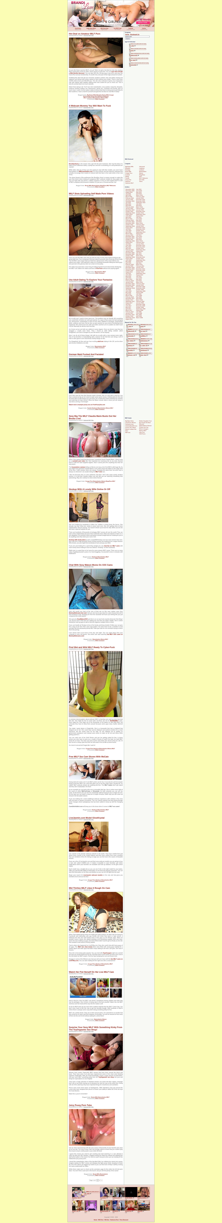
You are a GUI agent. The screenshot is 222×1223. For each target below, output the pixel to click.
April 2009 (139, 298)
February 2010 (140, 283)
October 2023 (129, 211)
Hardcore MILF (129, 183)
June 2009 (139, 295)
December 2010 (140, 269)
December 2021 (130, 236)
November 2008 (140, 306)
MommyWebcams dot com (77, 613)
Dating (127, 176)
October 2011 (140, 258)
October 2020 (129, 255)
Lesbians (89, 97)
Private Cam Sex (143, 427)
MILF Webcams (111, 185)
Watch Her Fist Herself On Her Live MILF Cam (91, 972)
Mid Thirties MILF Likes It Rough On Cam (89, 888)
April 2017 (128, 309)
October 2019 (129, 270)
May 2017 (128, 307)
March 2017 (129, 310)
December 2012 (140, 245)
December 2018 (130, 283)
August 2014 (139, 216)
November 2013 (140, 229)
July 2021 (128, 244)
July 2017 (128, 304)
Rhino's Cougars (143, 429)
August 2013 (139, 233)
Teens (140, 181)
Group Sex (94, 96)
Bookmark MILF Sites (89, 35)
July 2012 (138, 252)
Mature (103, 97)
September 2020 (130, 257)
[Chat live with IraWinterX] (98, 521)
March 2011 (139, 264)
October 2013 (140, 230)
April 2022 (128, 232)
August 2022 (129, 227)
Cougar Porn (89, 481)
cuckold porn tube (78, 461)
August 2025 (129, 192)
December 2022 (130, 221)
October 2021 (129, 239)
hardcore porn (114, 1219)
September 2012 (140, 249)
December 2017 (130, 298)
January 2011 (140, 267)
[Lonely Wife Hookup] (79, 521)
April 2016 (139, 193)
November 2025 (130, 190)
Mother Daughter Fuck (145, 421)
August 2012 (139, 251)
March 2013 (139, 241)
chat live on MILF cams (112, 546)
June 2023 (128, 216)
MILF (106, 97)
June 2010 (139, 278)
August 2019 (129, 272)
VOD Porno (142, 434)
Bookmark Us (134, 34)
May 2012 (139, 254)
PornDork (131, 28)
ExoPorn (144, 28)
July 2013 (138, 235)
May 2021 (128, 247)
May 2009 (139, 297)
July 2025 (128, 193)
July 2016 (138, 189)
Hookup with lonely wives (77, 540)
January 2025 (129, 199)
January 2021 (129, 251)
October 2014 (140, 213)
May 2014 (139, 220)
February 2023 (130, 220)
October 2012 (140, 248)
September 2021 (130, 241)
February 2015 (140, 208)
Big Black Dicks (129, 421)
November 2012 (140, 247)
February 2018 (130, 297)
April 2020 (128, 263)
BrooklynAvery (74, 164)
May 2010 (139, 279)
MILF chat (98, 472)
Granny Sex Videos (130, 427)
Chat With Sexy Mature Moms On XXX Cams (91, 565)
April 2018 (128, 294)
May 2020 (128, 261)
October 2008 (140, 307)
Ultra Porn (142, 432)
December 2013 (140, 227)
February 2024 (130, 207)
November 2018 (130, 285)
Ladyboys (141, 168)
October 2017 (129, 300)
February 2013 (140, 242)
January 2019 (129, 282)
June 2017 (128, 306)
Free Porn (99, 268)
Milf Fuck (127, 432)
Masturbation (97, 97)
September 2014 (140, 214)
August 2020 (129, 258)
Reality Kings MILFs (91, 28)
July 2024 (128, 202)
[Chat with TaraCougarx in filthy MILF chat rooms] (96, 932)
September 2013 (140, 232)
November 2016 (130, 314)
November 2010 (140, 270)
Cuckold (127, 174)
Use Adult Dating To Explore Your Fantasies (90, 280)
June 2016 (139, 190)
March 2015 (139, 207)
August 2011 (139, 261)
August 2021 (129, 242)
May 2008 (139, 314)
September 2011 (140, 260)
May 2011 (139, 263)
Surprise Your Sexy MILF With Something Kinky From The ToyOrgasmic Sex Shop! (95, 1028)
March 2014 (139, 223)
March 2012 (139, 255)
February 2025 (130, 198)
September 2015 (140, 202)
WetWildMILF (114, 721)
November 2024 (130, 201)
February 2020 (130, 264)
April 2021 (128, 248)
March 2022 (129, 233)
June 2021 (128, 245)
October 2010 (140, 272)
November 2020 (130, 254)
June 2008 (139, 313)
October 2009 (140, 289)
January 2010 (140, 285)
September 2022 (130, 226)
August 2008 (139, 310)
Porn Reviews (78, 28)
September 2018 (130, 288)
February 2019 (130, 280)
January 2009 (140, 303)
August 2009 (139, 292)
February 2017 (130, 311)
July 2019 (128, 273)
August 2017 (129, 303)
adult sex (100, 341)
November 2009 (140, 288)
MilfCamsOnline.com (85, 171)
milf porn (100, 1219)
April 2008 (139, 316)
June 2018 (128, 291)
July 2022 (128, 229)
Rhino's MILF (142, 430)
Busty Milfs (105, 95)
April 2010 (139, 280)
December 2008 (140, 304)
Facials (88, 96)
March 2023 (129, 218)
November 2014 (140, 211)
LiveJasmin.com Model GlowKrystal (86, 818)
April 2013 (139, 239)
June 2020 (128, 260)
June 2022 (128, 230)
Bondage (127, 170)
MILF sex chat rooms (85, 947)
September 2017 (130, 301)
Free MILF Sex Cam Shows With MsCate (89, 756)
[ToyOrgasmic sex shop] (96, 1070)
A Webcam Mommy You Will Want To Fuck (90, 106)
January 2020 (129, 266)
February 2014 (140, 224)
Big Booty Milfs (91, 95)
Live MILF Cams (117, 28)
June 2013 (139, 236)
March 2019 (129, 279)
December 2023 (130, 210)
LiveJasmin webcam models (93, 875)
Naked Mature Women (145, 425)
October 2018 (129, 286)
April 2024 (128, 205)
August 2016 (129, 319)
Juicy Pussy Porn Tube (80, 1105)
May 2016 (139, 192)
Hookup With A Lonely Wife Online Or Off (89, 489)
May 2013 (139, 238)
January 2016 (140, 198)
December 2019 (130, 267)
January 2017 (129, 313)
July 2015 (138, 204)
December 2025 (130, 189)
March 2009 (139, 300)
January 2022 (129, 235)
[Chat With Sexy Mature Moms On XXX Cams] (96, 609)
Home (127, 34)
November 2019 (130, 269)
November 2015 (140, 201)
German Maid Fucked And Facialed (86, 354)
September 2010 (140, 273)
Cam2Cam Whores (130, 422)
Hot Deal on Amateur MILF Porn (84, 34)
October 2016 (129, 316)
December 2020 (130, 252)
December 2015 (140, 199)
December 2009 (140, 286)
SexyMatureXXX (82, 619)
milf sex (106, 1219)
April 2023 (128, 217)
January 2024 (129, 208)
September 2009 (140, 291)
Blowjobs (99, 95)
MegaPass (103, 185)
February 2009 (140, 301)
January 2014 (140, 226)
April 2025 (128, 195)
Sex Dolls (141, 179)
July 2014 (138, 217)
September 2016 (130, 317)
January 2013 (140, 244)
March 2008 (139, 317)
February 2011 (140, 266)
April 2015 (139, 205)
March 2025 (129, 196)
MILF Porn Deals (104, 28)
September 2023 (130, 213)
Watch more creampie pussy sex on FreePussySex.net (87, 404)
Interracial (142, 166)
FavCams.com (129, 424)
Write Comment (99, 99)
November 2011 (140, 257)
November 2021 (130, 238)
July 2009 (138, 294)
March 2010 (139, 282)
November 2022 (130, 223)
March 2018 (129, 295)
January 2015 (140, 210)
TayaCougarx (107, 953)
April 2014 (139, 221)
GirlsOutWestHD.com (131, 426)
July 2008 (138, 311)
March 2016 (139, 195)
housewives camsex (78, 467)
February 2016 (140, 196)
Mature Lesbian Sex (130, 429)
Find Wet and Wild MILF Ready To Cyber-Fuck (92, 647)
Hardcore (100, 96)
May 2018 (128, 292)
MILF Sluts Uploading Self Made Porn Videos (91, 193)
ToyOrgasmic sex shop (106, 1077)
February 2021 (130, 249)
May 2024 (128, 204)
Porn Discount (124, 1219)
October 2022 (129, 224)
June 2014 (139, 218)
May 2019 (128, 276)
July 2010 (138, 276)
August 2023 (129, 214)
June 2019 (128, 275)
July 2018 (128, 289)
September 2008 (140, 309)
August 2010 (139, 275)
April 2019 (128, 278)
